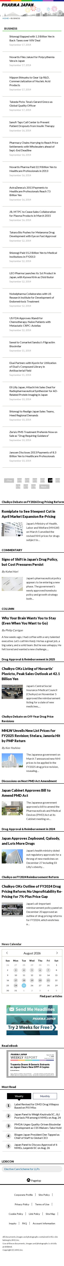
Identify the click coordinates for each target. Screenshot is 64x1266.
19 (32, 980)
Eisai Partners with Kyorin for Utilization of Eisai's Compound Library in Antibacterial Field (32, 366)
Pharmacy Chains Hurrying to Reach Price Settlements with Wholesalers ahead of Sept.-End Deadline (33, 146)
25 (24, 985)
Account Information (44, 1223)
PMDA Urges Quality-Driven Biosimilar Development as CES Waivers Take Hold (37, 1126)
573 (42, 480)
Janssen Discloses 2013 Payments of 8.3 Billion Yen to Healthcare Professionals (32, 454)
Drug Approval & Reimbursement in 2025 (28, 659)
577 (26, 486)
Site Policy (44, 1194)
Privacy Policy (22, 1204)
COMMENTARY (12, 550)
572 (35, 480)
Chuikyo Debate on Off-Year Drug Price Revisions (28, 719)
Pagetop (36, 1180)
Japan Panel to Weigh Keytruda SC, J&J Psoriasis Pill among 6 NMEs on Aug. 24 (37, 1116)
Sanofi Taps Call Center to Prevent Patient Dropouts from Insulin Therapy (31, 124)
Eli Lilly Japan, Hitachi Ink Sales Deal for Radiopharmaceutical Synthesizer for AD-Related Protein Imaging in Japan (33, 391)
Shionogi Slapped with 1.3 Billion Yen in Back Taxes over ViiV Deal (31, 38)
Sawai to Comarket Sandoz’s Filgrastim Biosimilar (32, 344)
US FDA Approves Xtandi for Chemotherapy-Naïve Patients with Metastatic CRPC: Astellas (30, 321)
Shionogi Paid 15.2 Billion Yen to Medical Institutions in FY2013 (33, 254)
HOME (6, 18)
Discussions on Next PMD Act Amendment (29, 781)
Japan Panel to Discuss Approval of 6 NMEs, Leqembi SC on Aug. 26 (35, 1146)
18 (24, 980)
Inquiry (12, 1223)
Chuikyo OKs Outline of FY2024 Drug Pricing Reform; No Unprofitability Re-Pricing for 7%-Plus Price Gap (32, 891)
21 (48, 980)
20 (40, 980)
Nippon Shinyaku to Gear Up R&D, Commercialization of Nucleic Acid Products (29, 81)
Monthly (45, 1096)
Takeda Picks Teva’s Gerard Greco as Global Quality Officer (31, 103)
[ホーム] (18, 4)
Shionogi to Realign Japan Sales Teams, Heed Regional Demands (31, 413)
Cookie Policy (16, 1213)
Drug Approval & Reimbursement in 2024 (28, 829)
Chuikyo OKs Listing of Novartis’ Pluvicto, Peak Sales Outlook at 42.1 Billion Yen (31, 674)
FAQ (24, 1223)
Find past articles (51, 996)
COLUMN (8, 608)
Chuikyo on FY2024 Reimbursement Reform (30, 877)
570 (19, 480)
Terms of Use (42, 1204)
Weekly (19, 1096)
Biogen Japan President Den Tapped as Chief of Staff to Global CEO (37, 1136)
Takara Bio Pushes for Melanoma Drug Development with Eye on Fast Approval (32, 234)
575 (57, 480)
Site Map (50, 1213)
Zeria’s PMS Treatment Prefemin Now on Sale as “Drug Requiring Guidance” (33, 433)
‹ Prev (9, 480)
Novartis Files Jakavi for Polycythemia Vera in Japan (31, 58)
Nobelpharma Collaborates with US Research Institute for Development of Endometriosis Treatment (31, 297)
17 (16, 980)
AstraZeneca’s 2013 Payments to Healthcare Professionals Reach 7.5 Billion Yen (30, 191)
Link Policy (34, 1213)
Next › (44, 486)
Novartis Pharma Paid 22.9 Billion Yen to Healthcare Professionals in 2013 (33, 168)
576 (18, 486)
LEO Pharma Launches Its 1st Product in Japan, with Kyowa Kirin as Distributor (32, 274)
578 (33, 486)
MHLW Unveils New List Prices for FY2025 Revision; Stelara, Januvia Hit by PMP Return (31, 735)
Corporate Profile (23, 1194)
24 (16, 985)
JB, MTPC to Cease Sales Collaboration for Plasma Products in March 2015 (32, 213)
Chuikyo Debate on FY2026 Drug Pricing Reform (33, 501)
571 (27, 480)
